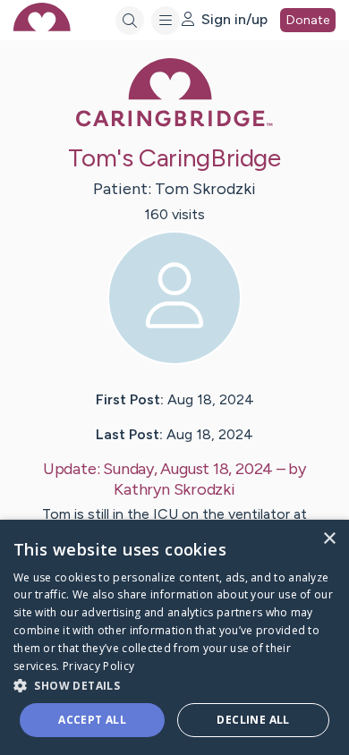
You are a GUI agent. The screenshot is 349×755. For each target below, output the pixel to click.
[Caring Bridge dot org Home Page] (174, 123)
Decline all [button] (253, 719)
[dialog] (174, 637)
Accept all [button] (92, 719)
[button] (174, 684)
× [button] (329, 539)
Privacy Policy (98, 666)
